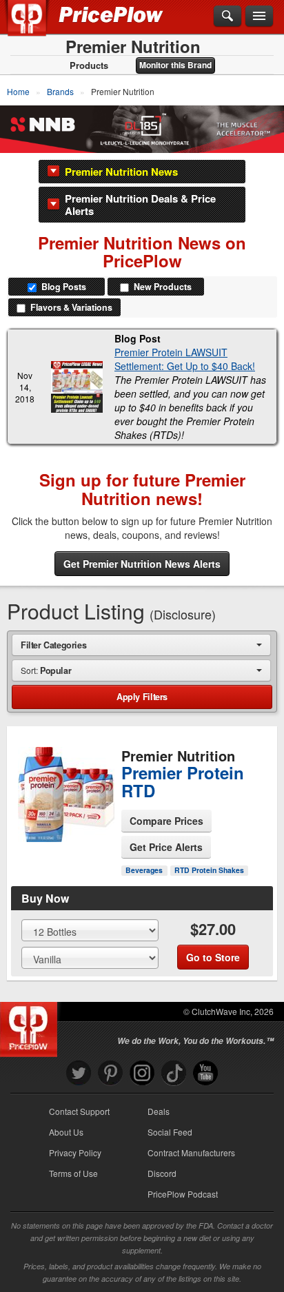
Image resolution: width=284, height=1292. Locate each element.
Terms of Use (73, 1173)
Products (89, 65)
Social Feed (170, 1132)
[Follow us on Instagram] (142, 1073)
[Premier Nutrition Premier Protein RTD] (64, 795)
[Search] (227, 17)
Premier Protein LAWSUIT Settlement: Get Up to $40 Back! (184, 359)
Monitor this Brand (175, 65)
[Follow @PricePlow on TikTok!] (173, 1073)
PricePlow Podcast (183, 1194)
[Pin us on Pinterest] (110, 1073)
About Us (66, 1132)
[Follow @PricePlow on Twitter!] (78, 1073)
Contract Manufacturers (191, 1152)
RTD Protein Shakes (209, 870)
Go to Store (65, 856)
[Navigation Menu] (259, 17)
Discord (162, 1173)
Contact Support (79, 1111)
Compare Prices (166, 821)
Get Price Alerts (166, 847)
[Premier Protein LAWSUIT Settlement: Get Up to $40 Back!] (76, 387)
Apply (142, 696)
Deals (159, 1111)
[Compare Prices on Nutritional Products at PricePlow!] (31, 1026)
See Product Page (65, 827)
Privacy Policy (75, 1152)
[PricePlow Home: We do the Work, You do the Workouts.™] (36, 26)
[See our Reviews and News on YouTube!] (205, 1073)
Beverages (144, 870)
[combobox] (141, 644)
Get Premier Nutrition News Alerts (142, 564)
